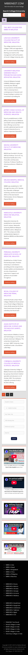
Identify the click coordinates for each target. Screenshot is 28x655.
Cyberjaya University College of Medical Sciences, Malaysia (12, 363)
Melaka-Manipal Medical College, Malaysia (14, 181)
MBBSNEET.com (14, 3)
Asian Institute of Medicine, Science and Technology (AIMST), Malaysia (13, 327)
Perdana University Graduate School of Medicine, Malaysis (12, 254)
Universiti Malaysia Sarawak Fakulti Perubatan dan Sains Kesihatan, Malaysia (12, 74)
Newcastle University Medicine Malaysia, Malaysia (13, 215)
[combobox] (5, 408)
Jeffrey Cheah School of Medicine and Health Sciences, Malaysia (14, 112)
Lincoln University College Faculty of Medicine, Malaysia (12, 40)
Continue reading (9, 62)
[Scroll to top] (25, 652)
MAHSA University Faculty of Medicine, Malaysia (12, 147)
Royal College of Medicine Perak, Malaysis (11, 293)
